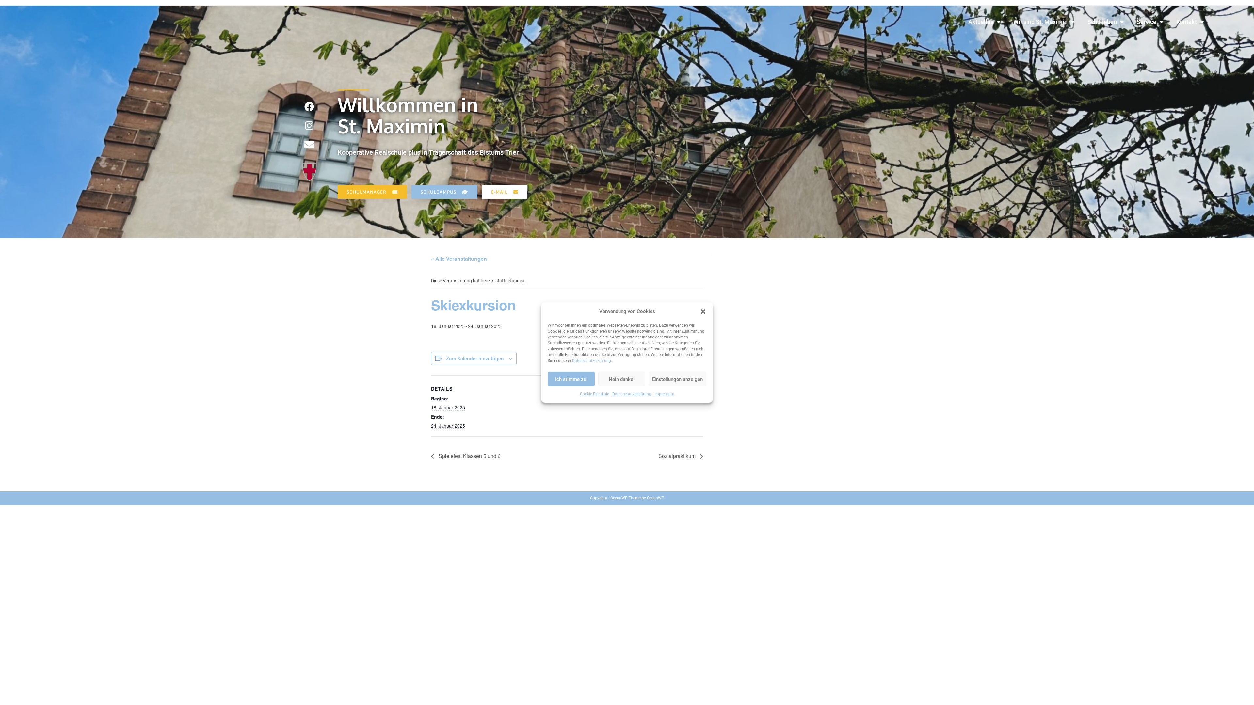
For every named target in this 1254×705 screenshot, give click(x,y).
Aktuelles (980, 21)
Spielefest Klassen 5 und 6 (469, 456)
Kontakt (1186, 21)
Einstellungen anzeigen (677, 379)
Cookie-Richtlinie (594, 394)
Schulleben (1102, 21)
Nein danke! (622, 379)
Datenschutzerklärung (591, 360)
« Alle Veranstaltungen (459, 258)
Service (1146, 21)
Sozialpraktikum (677, 456)
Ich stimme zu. (571, 379)
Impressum (664, 394)
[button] (703, 311)
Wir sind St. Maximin (1040, 21)
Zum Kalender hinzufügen (475, 358)
